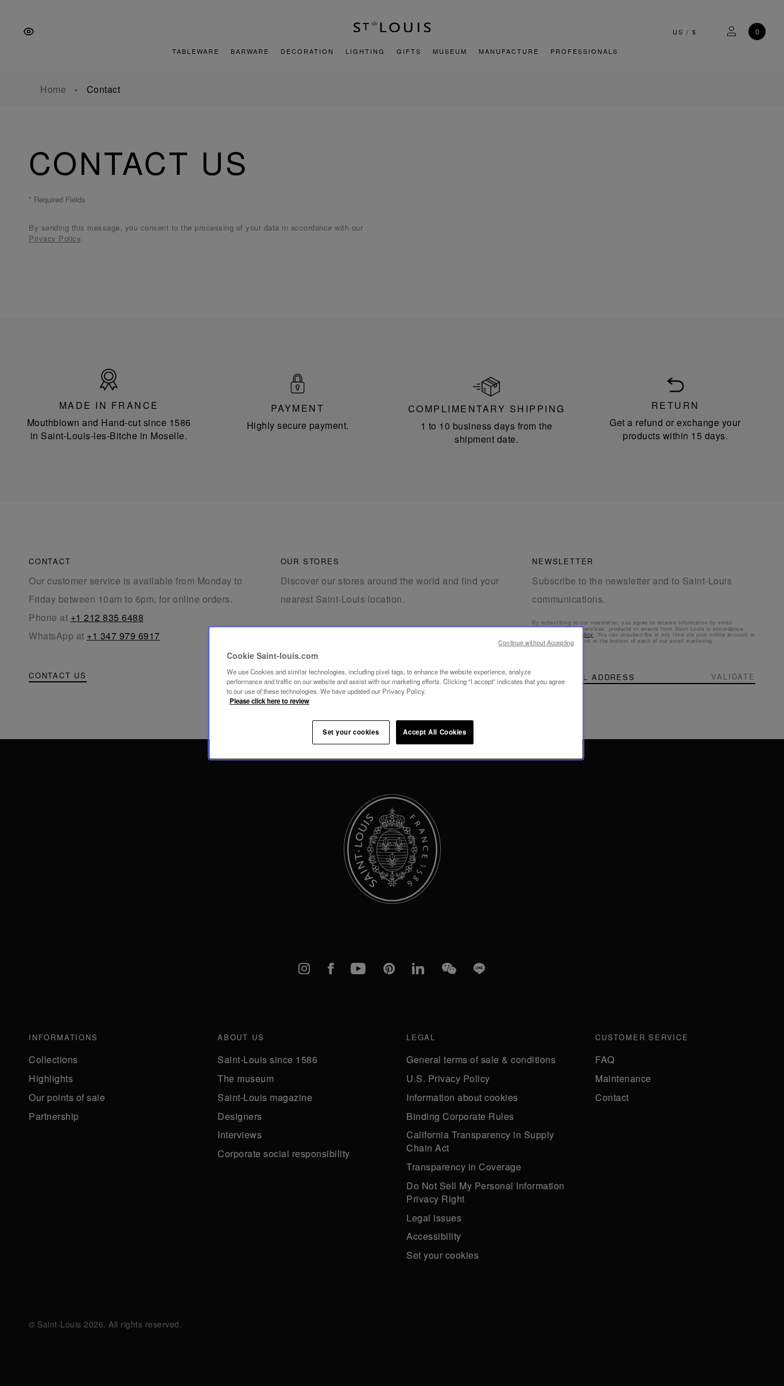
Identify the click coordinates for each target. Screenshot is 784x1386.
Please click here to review (269, 700)
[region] (396, 693)
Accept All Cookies (434, 731)
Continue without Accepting (536, 642)
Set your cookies (351, 731)
